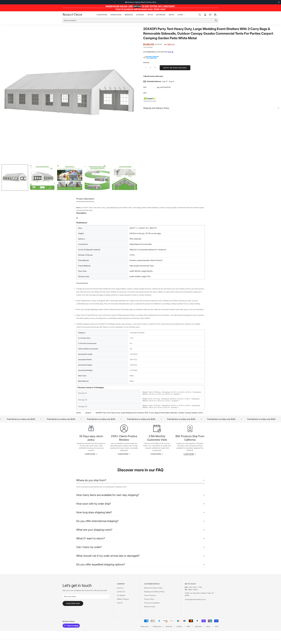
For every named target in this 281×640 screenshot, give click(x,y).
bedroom (129, 15)
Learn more (90, 454)
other (180, 15)
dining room (116, 15)
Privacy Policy (149, 599)
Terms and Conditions (152, 603)
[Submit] (215, 20)
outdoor (140, 15)
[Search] (200, 14)
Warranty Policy (149, 606)
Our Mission (121, 595)
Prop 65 (120, 603)
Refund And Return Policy (153, 588)
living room (102, 15)
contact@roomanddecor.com (195, 599)
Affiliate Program (123, 599)
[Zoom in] (133, 31)
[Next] (166, 2)
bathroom (160, 15)
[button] (215, 14)
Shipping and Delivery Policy (154, 592)
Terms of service (150, 595)
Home (78, 413)
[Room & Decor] (72, 15)
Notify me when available (175, 68)
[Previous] (114, 2)
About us (120, 588)
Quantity (146, 62)
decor (171, 15)
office (150, 15)
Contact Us (121, 592)
